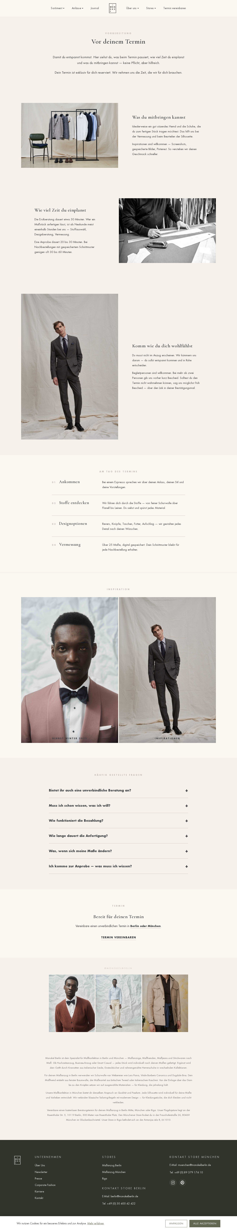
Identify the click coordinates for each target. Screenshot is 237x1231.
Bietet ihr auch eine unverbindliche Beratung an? (90, 790)
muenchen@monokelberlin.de (194, 1165)
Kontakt (39, 1198)
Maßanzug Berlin (111, 1165)
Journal (95, 8)
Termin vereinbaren (174, 8)
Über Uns (40, 1165)
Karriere (39, 1191)
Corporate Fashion (45, 1185)
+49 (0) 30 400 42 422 (121, 1203)
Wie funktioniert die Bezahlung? (76, 820)
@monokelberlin (118, 968)
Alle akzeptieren (204, 1223)
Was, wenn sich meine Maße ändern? (80, 851)
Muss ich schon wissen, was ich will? (79, 805)
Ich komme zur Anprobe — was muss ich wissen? (90, 866)
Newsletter (41, 1172)
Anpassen (176, 1223)
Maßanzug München (114, 1172)
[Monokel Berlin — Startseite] (112, 8)
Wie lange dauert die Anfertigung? (78, 836)
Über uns (131, 8)
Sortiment (56, 8)
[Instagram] (173, 1182)
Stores (150, 8)
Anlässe (76, 8)
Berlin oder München (145, 926)
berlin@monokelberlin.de (124, 1196)
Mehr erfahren (95, 1223)
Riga (104, 1178)
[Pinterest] (182, 1182)
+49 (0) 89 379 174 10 (188, 1172)
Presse (38, 1178)
